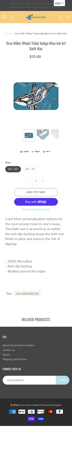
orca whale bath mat (27, 293)
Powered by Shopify (51, 405)
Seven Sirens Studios (29, 405)
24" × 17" (30, 169)
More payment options (36, 209)
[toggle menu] (4, 17)
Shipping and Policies (15, 359)
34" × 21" (13, 169)
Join (62, 380)
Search (6, 354)
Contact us (9, 350)
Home (8, 33)
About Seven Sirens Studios (18, 345)
